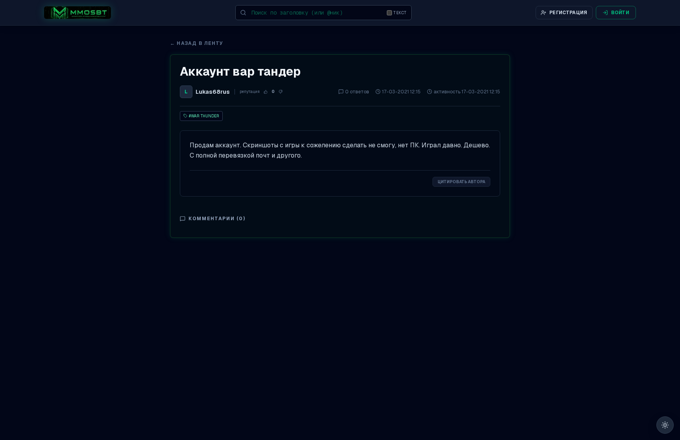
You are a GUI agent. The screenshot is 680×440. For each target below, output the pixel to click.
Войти (620, 12)
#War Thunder (204, 116)
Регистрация (568, 12)
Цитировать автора (461, 181)
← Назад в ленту (196, 43)
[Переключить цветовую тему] (665, 425)
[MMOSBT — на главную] (77, 12)
